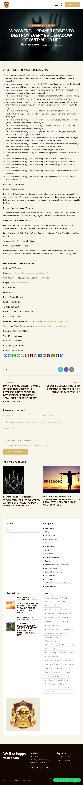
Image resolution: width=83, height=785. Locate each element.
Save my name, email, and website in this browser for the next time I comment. (33, 422)
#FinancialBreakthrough (53, 625)
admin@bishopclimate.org (66, 757)
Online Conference (52, 557)
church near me (68, 664)
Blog (47, 532)
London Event (63, 680)
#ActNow (65, 598)
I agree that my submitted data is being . (28, 445)
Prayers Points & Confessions (41, 26)
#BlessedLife (49, 602)
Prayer (47, 561)
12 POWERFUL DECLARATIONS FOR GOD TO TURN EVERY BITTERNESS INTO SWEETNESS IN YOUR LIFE (27, 629)
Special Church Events (53, 572)
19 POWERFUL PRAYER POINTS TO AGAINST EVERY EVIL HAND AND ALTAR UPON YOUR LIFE (21, 503)
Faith (69, 668)
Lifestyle (67, 676)
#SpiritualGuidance (66, 653)
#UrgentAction (68, 660)
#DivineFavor (49, 613)
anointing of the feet (52, 664)
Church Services (51, 539)
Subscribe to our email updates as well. (20, 440)
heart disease (58, 672)
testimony (48, 688)
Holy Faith (49, 554)
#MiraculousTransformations (54, 633)
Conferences (50, 543)
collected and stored (41, 445)
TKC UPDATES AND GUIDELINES (58, 583)
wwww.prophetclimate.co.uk (55, 321)
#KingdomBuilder (67, 629)
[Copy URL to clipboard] (77, 369)
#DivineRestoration (51, 617)
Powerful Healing (50, 684)
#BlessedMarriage (63, 602)
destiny (47, 668)
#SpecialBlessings (50, 653)
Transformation (66, 692)
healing (47, 672)
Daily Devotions (51, 546)
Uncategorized (50, 586)
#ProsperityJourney (51, 645)
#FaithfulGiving (67, 617)
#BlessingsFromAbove (52, 606)
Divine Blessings (59, 668)
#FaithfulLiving (50, 621)
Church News (50, 535)
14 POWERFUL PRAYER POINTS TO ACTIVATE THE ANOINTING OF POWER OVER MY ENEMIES (27, 608)
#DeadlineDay (64, 610)
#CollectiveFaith (50, 610)
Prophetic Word (51, 568)
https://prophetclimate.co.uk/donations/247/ (29, 273)
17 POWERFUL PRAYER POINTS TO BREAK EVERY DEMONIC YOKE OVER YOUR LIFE (61, 502)
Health (47, 550)
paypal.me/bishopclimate (21, 283)
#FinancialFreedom (51, 629)
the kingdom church (62, 688)
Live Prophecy (49, 680)
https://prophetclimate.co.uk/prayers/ (51, 326)
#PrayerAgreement (51, 641)
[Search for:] (23, 530)
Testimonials (50, 575)
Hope (68, 672)
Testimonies (49, 579)
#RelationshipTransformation (54, 649)
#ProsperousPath (67, 645)
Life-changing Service (52, 676)
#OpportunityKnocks (52, 637)
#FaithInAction (64, 621)
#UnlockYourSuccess (52, 660)
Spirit (62, 684)
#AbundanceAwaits (51, 598)
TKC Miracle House (51, 692)
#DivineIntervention (64, 613)
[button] (67, 780)
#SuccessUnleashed (51, 656)
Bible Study (49, 528)
